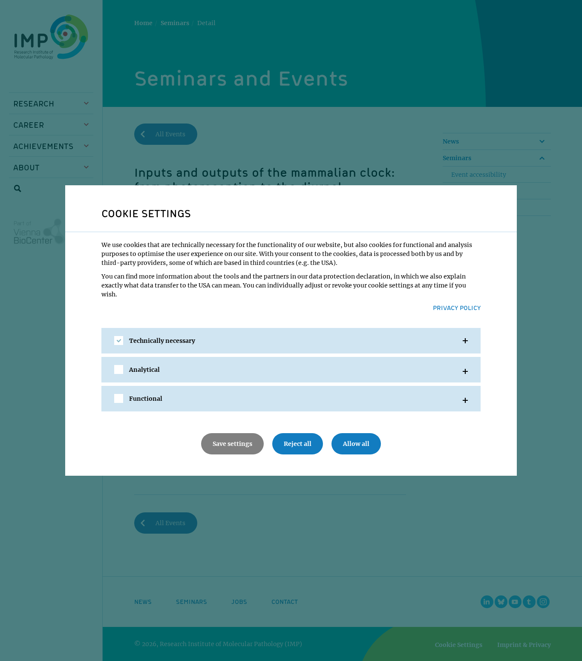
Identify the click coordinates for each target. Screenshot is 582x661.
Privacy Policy (457, 307)
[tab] (291, 340)
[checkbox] (118, 340)
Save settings (232, 444)
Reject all (297, 444)
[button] (291, 340)
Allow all (356, 444)
